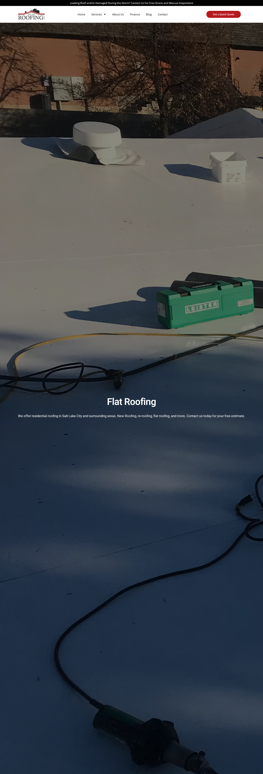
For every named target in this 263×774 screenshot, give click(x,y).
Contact (163, 14)
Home (81, 14)
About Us (118, 14)
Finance (135, 14)
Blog (149, 14)
